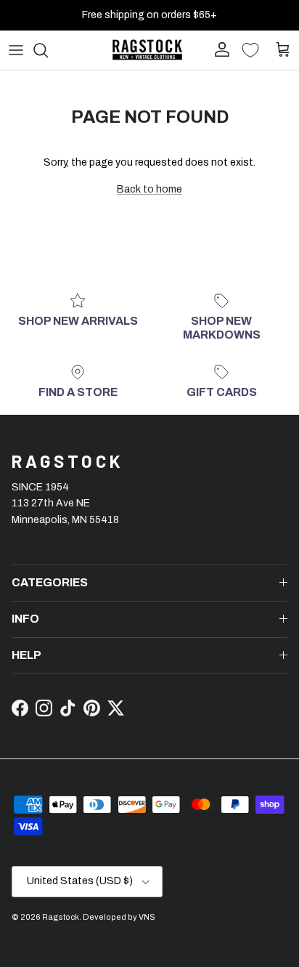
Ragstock (60, 917)
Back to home (149, 189)
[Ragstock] (147, 50)
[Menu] (16, 50)
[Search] (48, 50)
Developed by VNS (119, 917)
